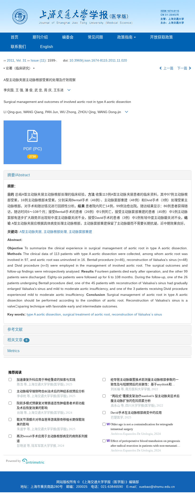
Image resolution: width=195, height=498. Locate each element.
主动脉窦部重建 (80, 232)
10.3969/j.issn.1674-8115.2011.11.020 (98, 60)
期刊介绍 (40, 37)
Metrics (13, 351)
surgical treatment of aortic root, (87, 314)
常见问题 (95, 37)
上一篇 (167, 68)
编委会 (67, 37)
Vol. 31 (21, 60)
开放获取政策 (161, 37)
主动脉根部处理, (56, 232)
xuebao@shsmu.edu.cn (157, 486)
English (46, 47)
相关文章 (17, 340)
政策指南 (125, 37)
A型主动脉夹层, (32, 232)
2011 (10, 60)
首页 (14, 37)
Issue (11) (38, 60)
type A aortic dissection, (45, 314)
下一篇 (182, 68)
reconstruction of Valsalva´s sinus (137, 314)
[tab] (97, 175)
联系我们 (18, 47)
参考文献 (15, 329)
